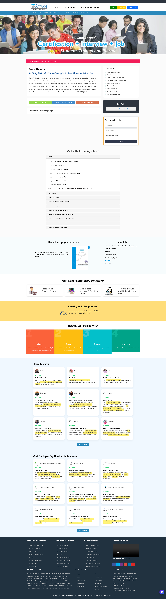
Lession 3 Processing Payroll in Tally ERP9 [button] (58, 210)
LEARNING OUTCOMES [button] (53, 197)
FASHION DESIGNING (62, 551)
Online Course (47, 13)
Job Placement (99, 580)
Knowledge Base (84, 13)
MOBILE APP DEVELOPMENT (64, 563)
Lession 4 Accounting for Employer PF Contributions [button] (61, 214)
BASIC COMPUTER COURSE (92, 545)
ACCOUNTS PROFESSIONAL (35, 560)
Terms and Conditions (101, 586)
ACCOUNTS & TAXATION (34, 548)
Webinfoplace (109, 595)
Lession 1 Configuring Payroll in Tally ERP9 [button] (59, 201)
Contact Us (74, 13)
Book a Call (132, 8)
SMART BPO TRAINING (91, 560)
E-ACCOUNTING (32, 551)
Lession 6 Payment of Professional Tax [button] (58, 223)
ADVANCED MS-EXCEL (91, 548)
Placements (65, 13)
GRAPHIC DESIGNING (62, 548)
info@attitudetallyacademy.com (126, 590)
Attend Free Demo (87, 102)
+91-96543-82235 (122, 109)
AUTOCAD (59, 554)
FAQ (96, 574)
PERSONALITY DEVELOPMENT (93, 563)
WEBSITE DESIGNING (62, 545)
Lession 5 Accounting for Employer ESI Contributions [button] (61, 218)
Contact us (98, 583)
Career (97, 589)
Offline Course (36, 13)
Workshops (56, 13)
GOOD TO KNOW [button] (52, 193)
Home (28, 13)
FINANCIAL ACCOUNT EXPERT (36, 545)
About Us (79, 577)
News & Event (98, 577)
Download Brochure (40, 102)
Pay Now (122, 8)
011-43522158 (61, 7)
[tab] (83, 156)
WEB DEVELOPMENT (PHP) (63, 560)
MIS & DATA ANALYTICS (91, 551)
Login (114, 8)
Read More (83, 444)
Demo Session (81, 580)
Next (106, 254)
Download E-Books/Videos (64, 102)
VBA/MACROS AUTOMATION (92, 554)
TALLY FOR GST (32, 566)
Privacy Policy (80, 586)
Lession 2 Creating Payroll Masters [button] (57, 206)
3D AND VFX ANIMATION (63, 557)
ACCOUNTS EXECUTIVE (34, 563)
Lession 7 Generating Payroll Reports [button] (57, 227)
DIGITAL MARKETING (62, 566)
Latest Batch (80, 583)
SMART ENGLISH (89, 557)
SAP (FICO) (31, 557)
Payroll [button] (50, 156)
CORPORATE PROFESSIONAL (92, 566)
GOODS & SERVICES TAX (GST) (36, 554)
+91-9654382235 (72, 7)
